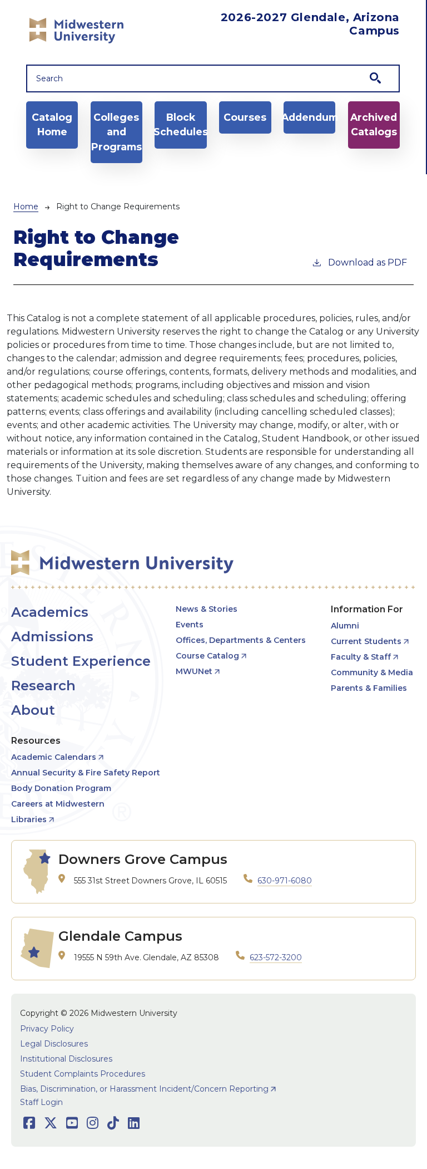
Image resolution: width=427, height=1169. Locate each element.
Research (43, 685)
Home (25, 207)
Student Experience (81, 661)
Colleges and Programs (116, 132)
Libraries (29, 819)
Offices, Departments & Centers (241, 640)
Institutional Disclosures (66, 1059)
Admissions (52, 636)
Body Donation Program (61, 788)
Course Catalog (207, 656)
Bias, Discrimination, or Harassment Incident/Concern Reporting (144, 1089)
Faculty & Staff (361, 657)
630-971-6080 (284, 881)
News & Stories (206, 609)
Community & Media (372, 672)
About (33, 710)
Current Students (366, 641)
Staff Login (41, 1102)
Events (189, 625)
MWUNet (194, 671)
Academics (49, 612)
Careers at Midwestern (58, 804)
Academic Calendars (53, 757)
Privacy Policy (47, 1029)
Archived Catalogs (373, 124)
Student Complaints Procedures (82, 1074)
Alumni (345, 626)
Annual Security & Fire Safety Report (85, 773)
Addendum (309, 117)
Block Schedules (180, 124)
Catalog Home (52, 124)
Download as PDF (367, 262)
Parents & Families (369, 688)
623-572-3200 (276, 957)
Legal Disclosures (54, 1044)
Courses (245, 117)
